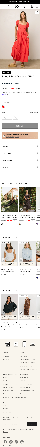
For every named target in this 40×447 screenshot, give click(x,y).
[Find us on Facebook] (5, 443)
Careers (6, 359)
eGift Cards (24, 381)
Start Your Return (9, 387)
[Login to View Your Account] (32, 6)
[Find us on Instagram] (16, 443)
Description (6, 146)
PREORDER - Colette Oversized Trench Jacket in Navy (9, 325)
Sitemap (23, 397)
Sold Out (20, 126)
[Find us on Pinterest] (22, 443)
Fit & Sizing (6, 153)
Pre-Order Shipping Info (11, 397)
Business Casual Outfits (28, 369)
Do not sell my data (27, 391)
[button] (38, 37)
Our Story (6, 356)
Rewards (6, 409)
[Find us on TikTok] (11, 443)
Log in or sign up (12, 137)
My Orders (7, 412)
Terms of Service (26, 384)
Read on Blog (24, 356)
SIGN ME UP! (32, 424)
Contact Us (7, 381)
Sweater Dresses (26, 366)
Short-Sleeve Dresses (27, 363)
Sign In (5, 405)
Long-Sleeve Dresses (27, 359)
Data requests (25, 394)
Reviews (5, 167)
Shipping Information (10, 384)
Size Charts (24, 377)
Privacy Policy (25, 387)
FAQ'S (5, 377)
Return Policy (7, 160)
